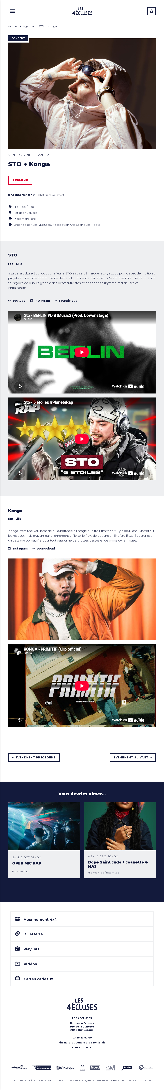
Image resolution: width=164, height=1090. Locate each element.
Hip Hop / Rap (24, 207)
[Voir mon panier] (151, 11)
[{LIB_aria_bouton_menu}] (12, 11)
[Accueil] (82, 11)
